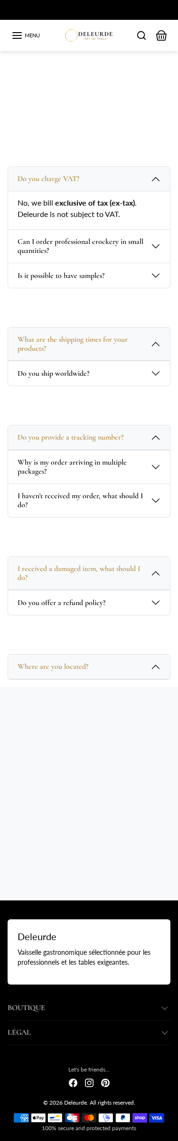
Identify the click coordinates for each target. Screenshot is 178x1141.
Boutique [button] (26, 1007)
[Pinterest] (105, 1082)
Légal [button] (19, 1032)
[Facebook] (73, 1082)
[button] (26, 35)
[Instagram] (89, 1082)
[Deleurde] (89, 34)
